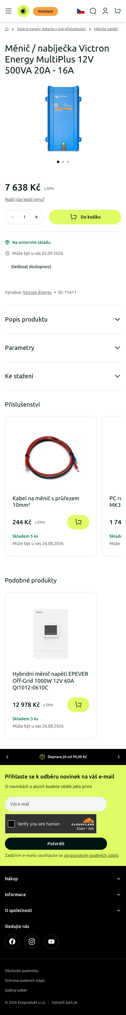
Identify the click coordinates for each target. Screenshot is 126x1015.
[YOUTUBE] (51, 941)
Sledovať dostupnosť (31, 266)
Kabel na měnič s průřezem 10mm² (46, 501)
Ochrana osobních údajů (25, 981)
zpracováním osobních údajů (91, 855)
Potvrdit (56, 843)
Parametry (19, 347)
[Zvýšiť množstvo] (36, 217)
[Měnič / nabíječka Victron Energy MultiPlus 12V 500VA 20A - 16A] (63, 119)
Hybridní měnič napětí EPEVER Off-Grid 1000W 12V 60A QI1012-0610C (50, 681)
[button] (25, 199)
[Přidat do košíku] (78, 522)
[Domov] (23, 11)
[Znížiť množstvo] (12, 217)
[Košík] (117, 11)
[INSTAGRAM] (31, 941)
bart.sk (71, 1003)
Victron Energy (37, 292)
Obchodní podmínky (21, 971)
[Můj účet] (105, 11)
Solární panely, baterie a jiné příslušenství (51, 29)
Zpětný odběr (16, 990)
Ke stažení (19, 375)
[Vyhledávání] (93, 11)
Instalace (45, 11)
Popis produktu (26, 319)
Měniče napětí (106, 29)
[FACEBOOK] (12, 941)
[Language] (80, 11)
